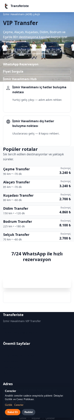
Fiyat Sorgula (13, 71)
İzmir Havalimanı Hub (20, 79)
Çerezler (50, 418)
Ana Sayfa (9, 350)
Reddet (28, 412)
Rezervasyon (11, 361)
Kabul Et (13, 412)
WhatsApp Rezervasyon (21, 64)
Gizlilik (22, 418)
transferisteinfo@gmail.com (21, 332)
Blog (6, 373)
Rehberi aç (17, 107)
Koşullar (36, 418)
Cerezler (18, 405)
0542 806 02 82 (37, 297)
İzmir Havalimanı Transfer (19, 355)
